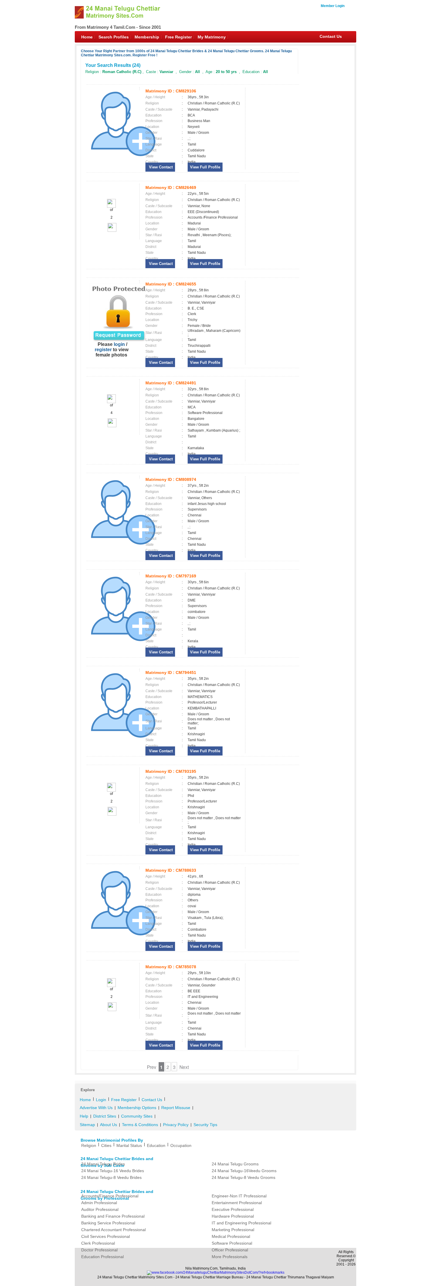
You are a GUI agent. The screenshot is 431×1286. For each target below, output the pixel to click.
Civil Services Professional (105, 1236)
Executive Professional (233, 1209)
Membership (147, 37)
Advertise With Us (96, 1107)
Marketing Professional (233, 1229)
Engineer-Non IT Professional (239, 1196)
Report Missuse (175, 1107)
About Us (108, 1124)
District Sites (104, 1116)
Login (101, 1099)
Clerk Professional (98, 1243)
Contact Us (331, 36)
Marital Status (129, 1145)
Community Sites (136, 1116)
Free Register (178, 37)
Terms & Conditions (140, 1124)
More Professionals (229, 1256)
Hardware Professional (233, 1216)
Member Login (333, 6)
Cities (106, 1145)
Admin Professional (99, 1202)
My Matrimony (212, 37)
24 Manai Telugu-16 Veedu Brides (112, 1170)
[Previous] (111, 207)
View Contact (160, 167)
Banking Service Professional (108, 1223)
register (103, 349)
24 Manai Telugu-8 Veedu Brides (111, 1177)
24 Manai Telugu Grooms (235, 1164)
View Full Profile (205, 167)
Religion (88, 1145)
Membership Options (137, 1107)
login (119, 344)
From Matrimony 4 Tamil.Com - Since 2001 (118, 27)
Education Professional (102, 1256)
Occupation (180, 1145)
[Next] (111, 231)
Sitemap (87, 1124)
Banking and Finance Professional (113, 1216)
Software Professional (232, 1243)
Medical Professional (231, 1236)
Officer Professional (230, 1250)
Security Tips (205, 1124)
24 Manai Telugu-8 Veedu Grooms (243, 1177)
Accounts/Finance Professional (109, 1196)
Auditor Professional (99, 1209)
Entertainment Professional (237, 1202)
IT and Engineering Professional (241, 1223)
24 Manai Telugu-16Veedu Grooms (244, 1170)
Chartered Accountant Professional (113, 1229)
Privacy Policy (176, 1124)
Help (84, 1116)
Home (87, 37)
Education (156, 1145)
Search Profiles (114, 37)
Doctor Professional (99, 1250)
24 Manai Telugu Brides (103, 1164)
